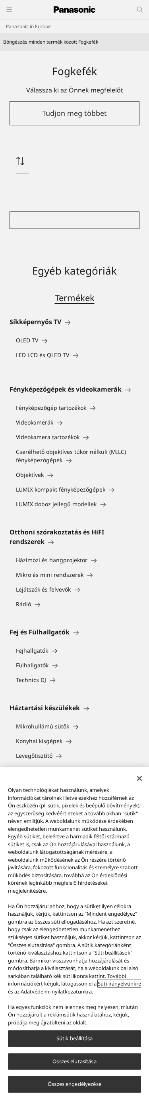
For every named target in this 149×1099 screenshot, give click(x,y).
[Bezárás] (139, 778)
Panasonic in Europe (28, 26)
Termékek (75, 298)
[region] (74, 933)
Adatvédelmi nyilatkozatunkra (56, 991)
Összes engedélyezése (74, 1083)
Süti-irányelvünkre (119, 983)
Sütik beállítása (74, 1038)
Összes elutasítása (74, 1061)
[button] (74, 113)
